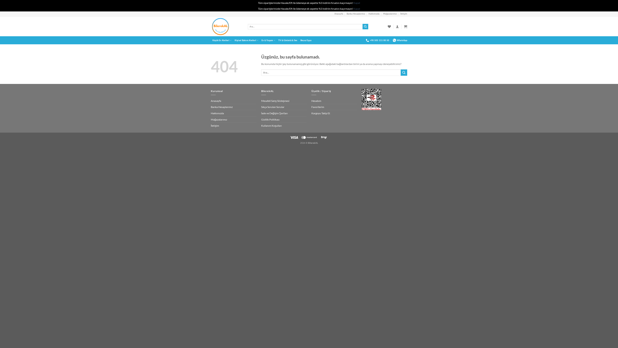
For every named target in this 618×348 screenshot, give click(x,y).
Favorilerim (317, 106)
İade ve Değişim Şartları (274, 113)
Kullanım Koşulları (271, 125)
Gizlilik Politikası (270, 119)
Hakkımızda (374, 13)
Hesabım (316, 100)
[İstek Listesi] (389, 26)
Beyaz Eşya (306, 40)
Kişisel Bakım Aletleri (245, 40)
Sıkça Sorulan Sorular (272, 106)
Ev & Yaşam (267, 40)
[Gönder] (365, 26)
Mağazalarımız (390, 13)
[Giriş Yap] (397, 26)
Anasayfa (338, 13)
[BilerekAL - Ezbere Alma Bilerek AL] (227, 26)
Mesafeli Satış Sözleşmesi (275, 100)
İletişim (403, 13)
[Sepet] (405, 26)
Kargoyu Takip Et (320, 113)
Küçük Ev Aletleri (220, 40)
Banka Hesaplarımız (356, 13)
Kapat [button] (356, 2)
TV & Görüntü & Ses (287, 40)
